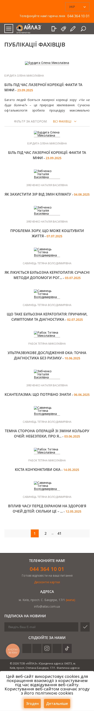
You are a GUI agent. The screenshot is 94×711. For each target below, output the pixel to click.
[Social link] (26, 648)
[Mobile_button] (8, 28)
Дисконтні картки (47, 582)
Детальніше (57, 703)
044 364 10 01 (47, 568)
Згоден (32, 703)
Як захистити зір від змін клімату (38, 194)
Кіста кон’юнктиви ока (38, 469)
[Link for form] (73, 29)
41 (59, 533)
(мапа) (70, 600)
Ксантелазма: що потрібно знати (38, 394)
